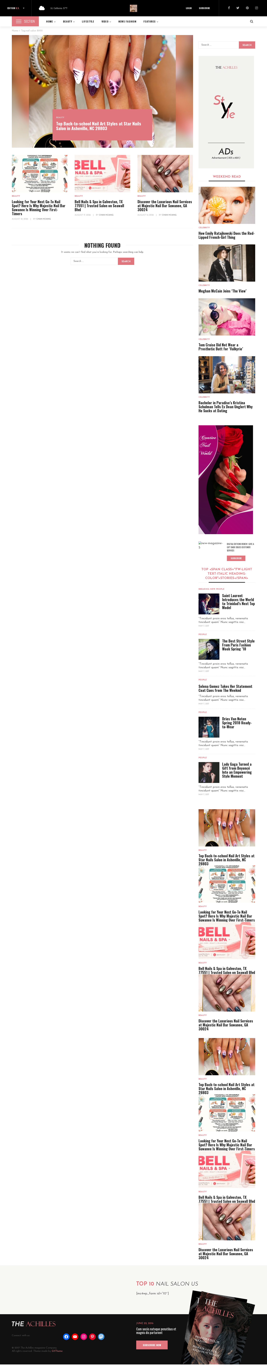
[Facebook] (229, 8)
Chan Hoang (43, 219)
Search (126, 262)
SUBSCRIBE (204, 8)
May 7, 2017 (204, 626)
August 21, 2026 (20, 219)
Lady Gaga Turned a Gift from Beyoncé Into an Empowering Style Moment (237, 770)
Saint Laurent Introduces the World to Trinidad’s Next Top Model (238, 601)
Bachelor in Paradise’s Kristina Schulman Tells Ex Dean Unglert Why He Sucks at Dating (226, 406)
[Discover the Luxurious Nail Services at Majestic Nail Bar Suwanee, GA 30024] (165, 173)
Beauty (60, 118)
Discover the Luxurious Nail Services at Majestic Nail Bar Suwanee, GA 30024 (164, 205)
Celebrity (204, 228)
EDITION (13, 8)
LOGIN (189, 8)
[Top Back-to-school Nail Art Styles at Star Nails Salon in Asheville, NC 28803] (102, 91)
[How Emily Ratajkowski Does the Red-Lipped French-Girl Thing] (227, 205)
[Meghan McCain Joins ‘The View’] (227, 263)
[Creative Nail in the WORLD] (226, 479)
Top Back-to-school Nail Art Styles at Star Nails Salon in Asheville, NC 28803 (98, 125)
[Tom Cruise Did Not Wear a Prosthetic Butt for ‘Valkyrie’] (227, 316)
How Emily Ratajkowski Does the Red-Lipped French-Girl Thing (227, 235)
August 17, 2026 (83, 215)
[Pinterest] (247, 8)
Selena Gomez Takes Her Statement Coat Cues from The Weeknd (225, 688)
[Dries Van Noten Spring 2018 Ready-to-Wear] (209, 727)
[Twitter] (237, 8)
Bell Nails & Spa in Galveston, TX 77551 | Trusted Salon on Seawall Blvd (99, 205)
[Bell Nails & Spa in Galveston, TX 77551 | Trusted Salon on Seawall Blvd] (102, 173)
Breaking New (207, 589)
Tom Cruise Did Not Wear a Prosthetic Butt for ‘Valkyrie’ (221, 346)
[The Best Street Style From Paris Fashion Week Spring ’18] (209, 649)
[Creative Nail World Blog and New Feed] (226, 112)
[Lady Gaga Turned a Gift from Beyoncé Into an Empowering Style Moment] (209, 772)
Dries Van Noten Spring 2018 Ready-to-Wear (237, 722)
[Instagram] (256, 8)
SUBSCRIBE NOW (152, 1345)
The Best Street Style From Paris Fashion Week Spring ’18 (238, 645)
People (220, 589)
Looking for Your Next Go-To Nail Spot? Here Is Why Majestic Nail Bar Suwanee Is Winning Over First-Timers (38, 207)
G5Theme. (57, 1351)
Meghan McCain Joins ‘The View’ (222, 291)
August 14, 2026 (145, 215)
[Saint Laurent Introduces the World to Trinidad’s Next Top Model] (209, 604)
